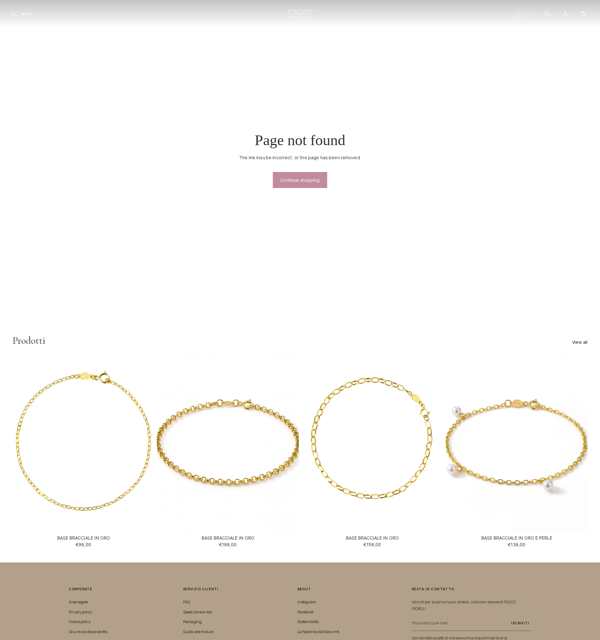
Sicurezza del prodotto (88, 631)
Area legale (78, 602)
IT (519, 14)
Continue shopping (299, 180)
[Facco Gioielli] (300, 13)
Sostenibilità (308, 621)
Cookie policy (80, 621)
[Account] (565, 14)
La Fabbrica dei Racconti (318, 631)
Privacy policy (80, 612)
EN (525, 14)
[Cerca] (547, 14)
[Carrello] (583, 14)
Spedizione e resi (197, 612)
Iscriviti (520, 623)
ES (532, 14)
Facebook (305, 612)
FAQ (186, 602)
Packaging (192, 621)
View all (580, 342)
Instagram (307, 602)
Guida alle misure (198, 631)
